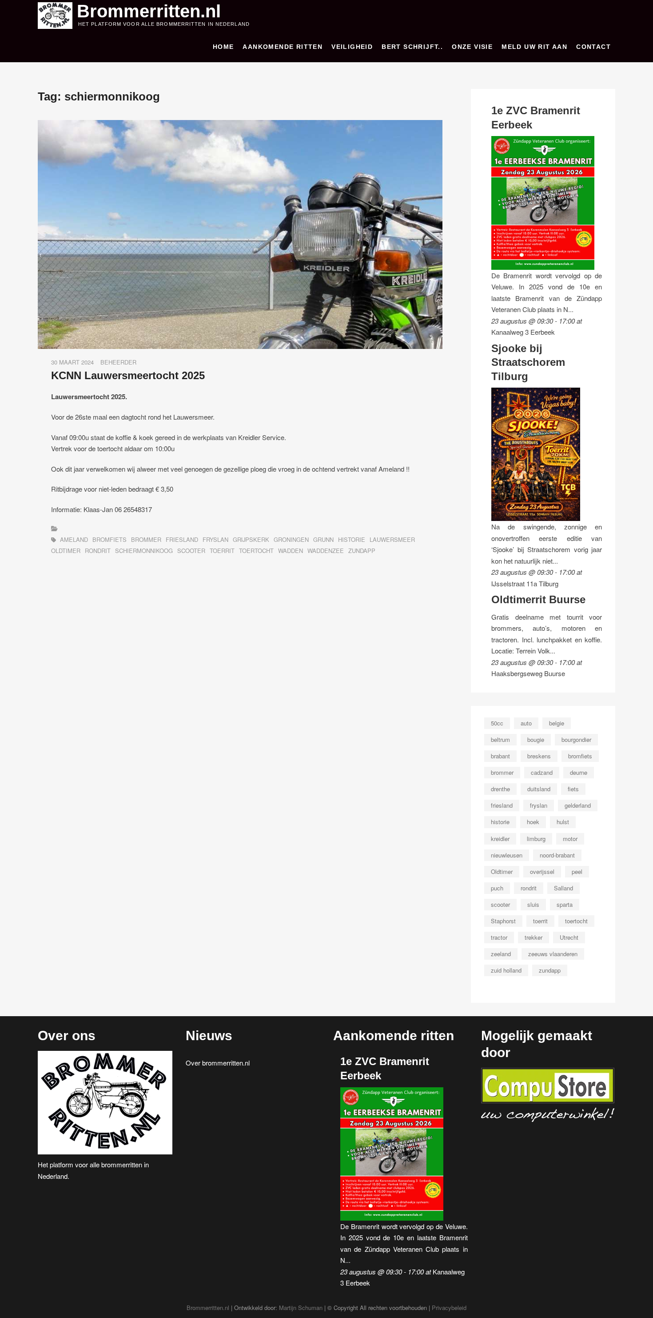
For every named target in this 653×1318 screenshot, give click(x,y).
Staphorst (503, 921)
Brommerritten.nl (149, 11)
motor (570, 838)
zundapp (361, 550)
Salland (563, 888)
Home (223, 46)
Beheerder (118, 362)
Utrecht (569, 937)
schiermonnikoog (144, 550)
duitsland (538, 789)
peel (577, 871)
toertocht (256, 550)
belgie (556, 723)
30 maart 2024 (72, 362)
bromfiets (109, 539)
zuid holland (506, 970)
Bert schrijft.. (412, 46)
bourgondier (576, 739)
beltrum (500, 739)
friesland (182, 539)
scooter (191, 550)
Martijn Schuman (301, 1307)
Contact (593, 46)
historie (351, 539)
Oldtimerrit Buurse (538, 599)
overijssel (542, 871)
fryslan (215, 539)
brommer (146, 539)
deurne (578, 772)
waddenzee (325, 550)
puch (497, 888)
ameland (74, 539)
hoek (533, 821)
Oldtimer (65, 550)
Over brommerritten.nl (218, 1062)
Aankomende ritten (283, 46)
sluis (533, 904)
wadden (290, 550)
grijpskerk (251, 539)
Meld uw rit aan (534, 46)
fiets (573, 789)
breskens (539, 756)
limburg (536, 838)
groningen (291, 539)
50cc (497, 723)
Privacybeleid (449, 1307)
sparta (565, 904)
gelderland (578, 805)
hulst (563, 821)
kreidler (500, 838)
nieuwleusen (506, 855)
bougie (535, 739)
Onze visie (472, 46)
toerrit (222, 550)
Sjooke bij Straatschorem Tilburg (528, 362)
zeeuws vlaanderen (552, 953)
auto (526, 723)
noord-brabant (557, 855)
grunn (323, 539)
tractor (499, 937)
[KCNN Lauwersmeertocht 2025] (240, 125)
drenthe (500, 789)
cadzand (542, 772)
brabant (500, 756)
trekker (533, 937)
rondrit (98, 550)
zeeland (501, 953)
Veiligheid (352, 46)
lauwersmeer (392, 539)
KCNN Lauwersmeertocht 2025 (128, 375)
